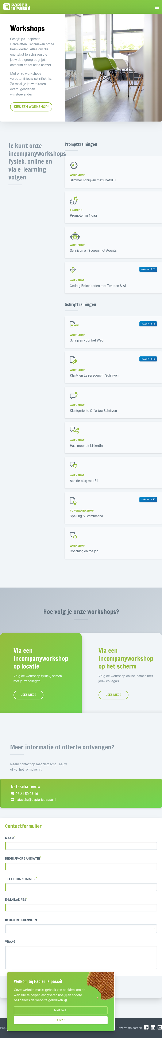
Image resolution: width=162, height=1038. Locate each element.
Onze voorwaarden (129, 1028)
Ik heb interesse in (21, 920)
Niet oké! (61, 1010)
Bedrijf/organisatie (23, 858)
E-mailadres (16, 899)
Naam (10, 838)
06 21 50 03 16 (26, 794)
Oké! (61, 1020)
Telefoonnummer (21, 879)
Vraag (10, 941)
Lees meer (28, 694)
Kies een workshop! (31, 107)
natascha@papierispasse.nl (35, 800)
